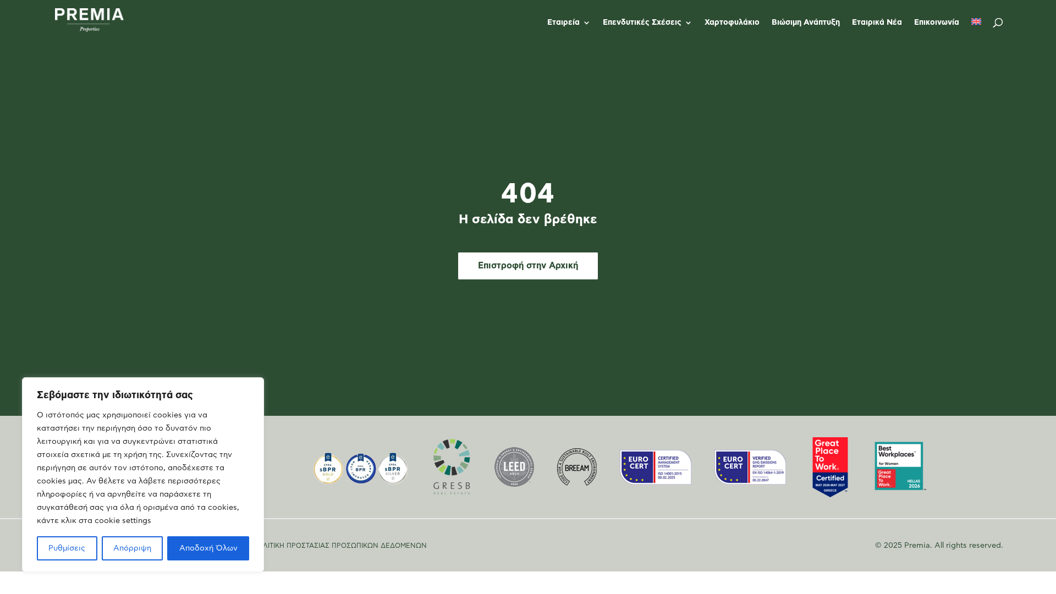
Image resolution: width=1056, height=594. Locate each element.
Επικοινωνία (936, 22)
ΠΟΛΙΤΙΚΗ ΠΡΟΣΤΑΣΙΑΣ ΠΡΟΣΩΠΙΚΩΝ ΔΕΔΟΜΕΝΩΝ (339, 545)
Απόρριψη (132, 548)
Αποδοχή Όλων (208, 548)
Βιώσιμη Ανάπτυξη (806, 22)
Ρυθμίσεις (66, 548)
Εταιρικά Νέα (877, 22)
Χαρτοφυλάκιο (732, 22)
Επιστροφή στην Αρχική (528, 265)
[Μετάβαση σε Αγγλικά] (976, 31)
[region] (143, 474)
